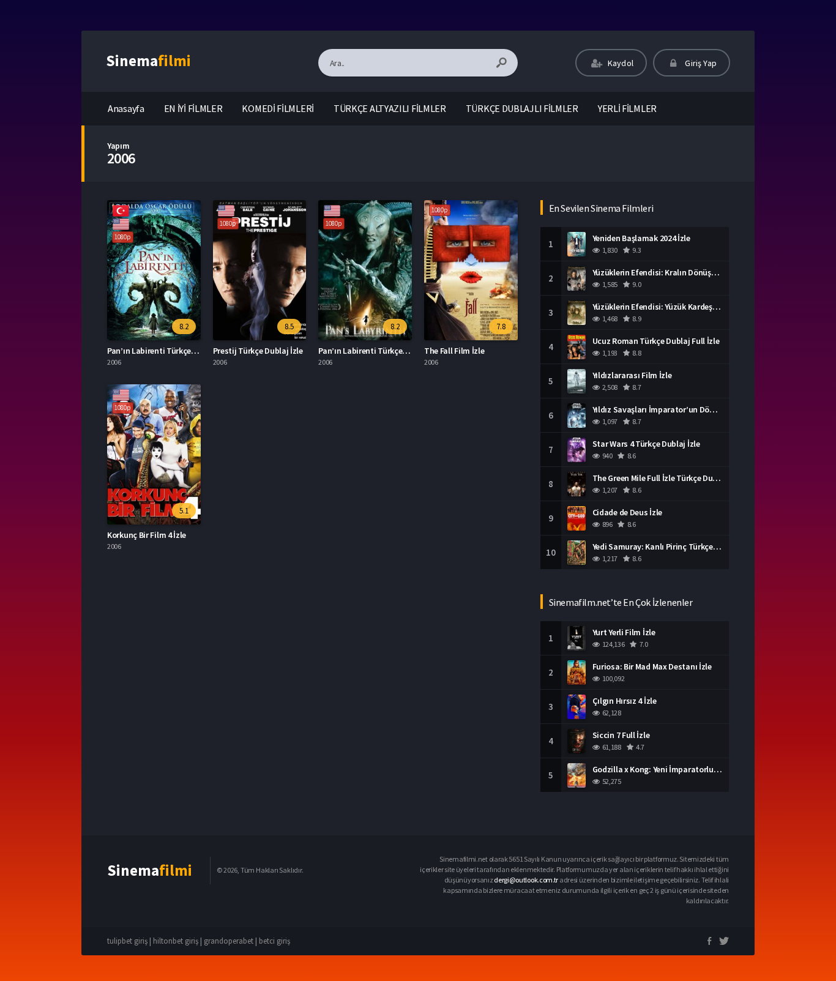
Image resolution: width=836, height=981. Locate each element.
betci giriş (274, 941)
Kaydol (619, 63)
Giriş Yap (700, 63)
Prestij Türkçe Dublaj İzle (258, 350)
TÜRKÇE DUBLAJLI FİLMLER (522, 108)
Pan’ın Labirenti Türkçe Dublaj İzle (169, 350)
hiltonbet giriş (175, 941)
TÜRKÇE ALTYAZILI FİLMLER (390, 108)
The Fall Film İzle (454, 350)
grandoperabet (228, 941)
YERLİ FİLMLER (627, 108)
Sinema (148, 60)
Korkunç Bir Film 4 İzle (146, 534)
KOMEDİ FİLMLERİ (278, 108)
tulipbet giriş (127, 941)
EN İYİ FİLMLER (193, 108)
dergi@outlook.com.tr (526, 879)
